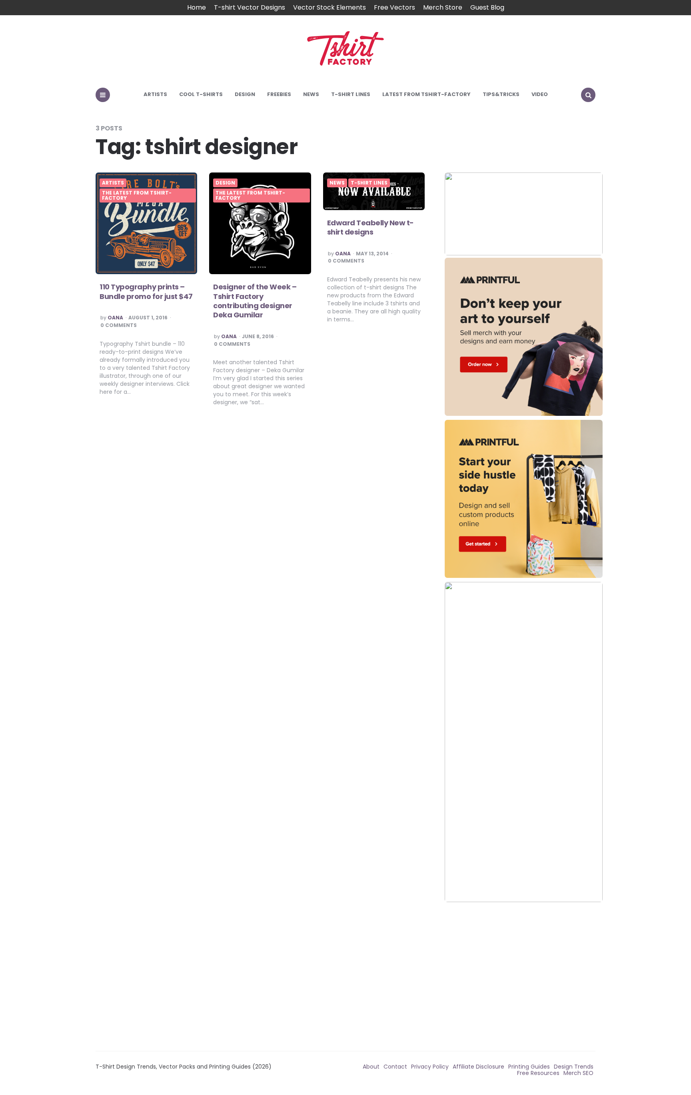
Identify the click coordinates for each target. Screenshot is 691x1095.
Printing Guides (529, 1067)
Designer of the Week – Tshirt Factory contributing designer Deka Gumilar (254, 301)
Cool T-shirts (201, 94)
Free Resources (538, 1073)
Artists (155, 94)
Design (245, 94)
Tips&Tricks (501, 94)
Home (196, 7)
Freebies (279, 94)
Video (539, 94)
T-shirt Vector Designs (249, 7)
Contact (395, 1067)
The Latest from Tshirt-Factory (137, 195)
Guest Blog (487, 7)
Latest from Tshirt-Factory (426, 94)
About (371, 1067)
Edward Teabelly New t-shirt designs (370, 227)
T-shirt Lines (350, 94)
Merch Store (442, 7)
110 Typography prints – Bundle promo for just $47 (146, 291)
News (311, 94)
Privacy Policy (430, 1067)
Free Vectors (394, 7)
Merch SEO (578, 1073)
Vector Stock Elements (329, 7)
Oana (115, 318)
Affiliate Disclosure (478, 1067)
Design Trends (573, 1067)
